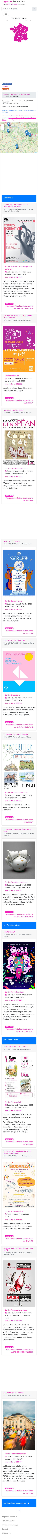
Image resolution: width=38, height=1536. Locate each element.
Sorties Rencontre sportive (15, 1454)
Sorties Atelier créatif (13, 1102)
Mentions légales (8, 1521)
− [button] (3, 128)
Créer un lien (6, 1533)
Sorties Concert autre (13, 601)
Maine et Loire (25, 94)
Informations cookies (10, 1525)
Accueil (5, 94)
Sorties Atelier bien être (14, 1211)
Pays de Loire (14, 94)
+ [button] (3, 125)
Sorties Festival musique (14, 992)
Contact (5, 1529)
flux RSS (6, 89)
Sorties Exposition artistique (16, 468)
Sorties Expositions (12, 695)
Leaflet (35, 152)
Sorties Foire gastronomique (16, 1310)
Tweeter (5, 86)
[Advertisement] (19, 62)
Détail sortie (9, 304)
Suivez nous (7, 84)
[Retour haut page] (19, 1510)
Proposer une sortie (9, 1517)
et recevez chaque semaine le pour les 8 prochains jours (19, 118)
